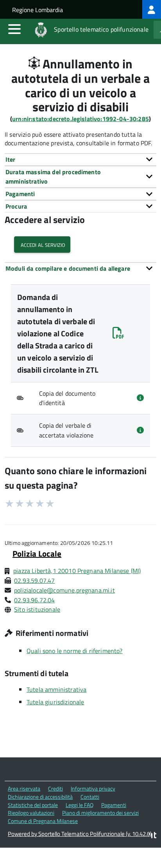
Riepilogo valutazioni (31, 813)
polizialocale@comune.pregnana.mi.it (64, 590)
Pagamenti (113, 805)
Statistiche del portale (33, 805)
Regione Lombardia (37, 9)
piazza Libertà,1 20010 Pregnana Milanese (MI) (77, 570)
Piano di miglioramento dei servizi (100, 813)
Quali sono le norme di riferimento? (75, 650)
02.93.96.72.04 (34, 600)
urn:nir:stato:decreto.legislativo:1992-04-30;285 (80, 118)
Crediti (55, 788)
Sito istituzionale (37, 609)
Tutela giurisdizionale (55, 702)
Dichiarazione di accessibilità (40, 797)
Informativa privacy (93, 788)
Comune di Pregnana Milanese (43, 821)
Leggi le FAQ (79, 805)
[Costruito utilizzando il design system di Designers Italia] (152, 836)
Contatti (89, 797)
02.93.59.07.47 (34, 580)
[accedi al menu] (14, 29)
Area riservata (24, 788)
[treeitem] (151, 9)
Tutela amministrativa (56, 689)
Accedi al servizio (42, 244)
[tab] (80, 159)
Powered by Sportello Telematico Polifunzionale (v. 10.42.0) (80, 833)
